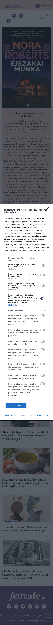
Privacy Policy (42, 415)
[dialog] (26, 312)
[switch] (42, 265)
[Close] (47, 210)
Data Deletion (11, 415)
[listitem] (26, 259)
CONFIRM (16, 405)
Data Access (26, 415)
